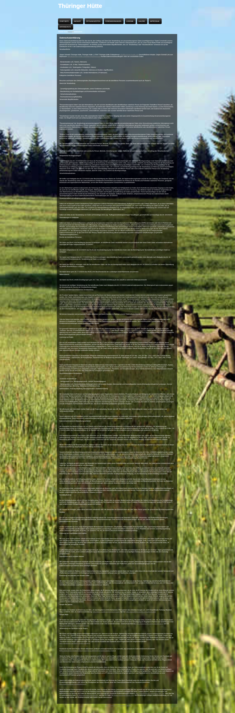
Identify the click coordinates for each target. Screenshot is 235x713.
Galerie (141, 21)
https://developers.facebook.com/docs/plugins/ (74, 643)
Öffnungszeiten (93, 21)
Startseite (64, 21)
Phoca (129, 705)
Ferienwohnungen (113, 21)
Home (70, 32)
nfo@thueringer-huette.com (129, 55)
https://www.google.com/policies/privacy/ (106, 612)
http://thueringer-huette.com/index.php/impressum (84, 56)
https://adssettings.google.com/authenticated (141, 612)
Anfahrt (77, 21)
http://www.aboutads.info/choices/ (100, 330)
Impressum (154, 21)
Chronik (129, 21)
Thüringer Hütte (80, 6)
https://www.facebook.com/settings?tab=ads (149, 693)
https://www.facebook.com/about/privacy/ (72, 684)
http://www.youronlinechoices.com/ (135, 330)
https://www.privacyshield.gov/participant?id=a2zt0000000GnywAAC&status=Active (87, 651)
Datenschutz (65, 27)
